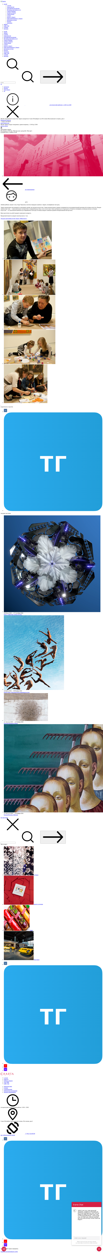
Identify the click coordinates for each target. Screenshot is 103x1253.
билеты (9, 21)
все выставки (4, 817)
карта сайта (15, 1251)
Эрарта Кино (10, 14)
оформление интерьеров (10, 1090)
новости (6, 1079)
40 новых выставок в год (14, 10)
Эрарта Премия (11, 11)
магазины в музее (12, 20)
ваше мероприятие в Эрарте (14, 18)
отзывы (6, 1088)
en (1, 84)
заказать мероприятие (10, 1092)
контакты (9, 23)
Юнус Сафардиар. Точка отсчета (13, 614)
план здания (11, 1135)
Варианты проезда (6, 120)
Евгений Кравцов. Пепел (11, 723)
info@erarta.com (5, 123)
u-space (9, 15)
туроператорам (8, 1089)
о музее (9, 5)
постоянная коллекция (13, 8)
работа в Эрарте (8, 1080)
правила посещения (6, 1251)
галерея (6, 27)
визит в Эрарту (11, 17)
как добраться (4, 1135)
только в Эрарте (11, 12)
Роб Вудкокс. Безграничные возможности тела (16, 692)
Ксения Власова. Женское (11, 815)
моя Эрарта (7, 89)
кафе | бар (6, 26)
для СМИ (6, 1082)
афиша (5, 24)
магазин (6, 28)
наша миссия (10, 7)
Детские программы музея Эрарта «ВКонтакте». (14, 218)
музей (5, 4)
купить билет (4, 126)
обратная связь (8, 1086)
